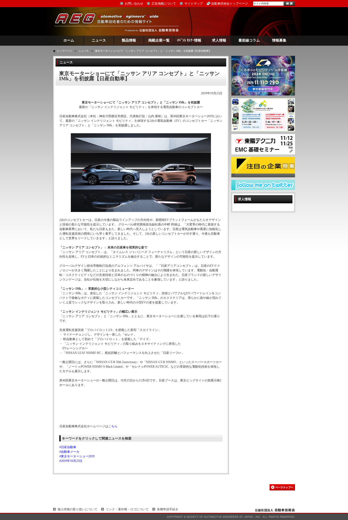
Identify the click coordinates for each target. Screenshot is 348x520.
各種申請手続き (167, 509)
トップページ (64, 50)
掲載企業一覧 (159, 40)
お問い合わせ (134, 3)
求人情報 (219, 40)
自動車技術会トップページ (229, 3)
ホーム (68, 40)
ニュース (99, 40)
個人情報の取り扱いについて (77, 509)
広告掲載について (164, 3)
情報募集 (279, 40)
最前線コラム (249, 40)
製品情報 (129, 40)
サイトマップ (193, 3)
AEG (110, 21)
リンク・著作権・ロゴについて (127, 509)
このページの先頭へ (282, 487)
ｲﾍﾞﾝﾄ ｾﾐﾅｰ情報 (189, 40)
